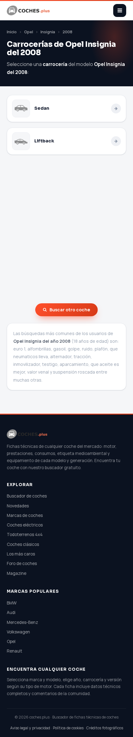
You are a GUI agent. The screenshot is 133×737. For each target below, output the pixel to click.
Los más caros (21, 554)
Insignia (48, 32)
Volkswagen (18, 632)
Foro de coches (22, 563)
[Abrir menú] (119, 10)
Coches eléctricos (25, 525)
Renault (14, 651)
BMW (12, 603)
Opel (28, 32)
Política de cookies (68, 728)
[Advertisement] (66, 229)
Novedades (18, 506)
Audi (11, 612)
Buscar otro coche (69, 310)
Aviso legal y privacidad (30, 728)
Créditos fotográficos (104, 728)
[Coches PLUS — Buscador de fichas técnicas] (29, 10)
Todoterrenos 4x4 (25, 534)
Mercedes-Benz (22, 622)
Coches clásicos (23, 544)
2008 (67, 32)
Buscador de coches (27, 496)
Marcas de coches (25, 515)
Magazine (16, 573)
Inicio (12, 32)
